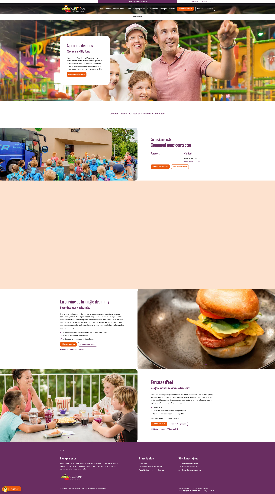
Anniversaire (152, 9)
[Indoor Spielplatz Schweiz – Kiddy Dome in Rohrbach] (73, 9)
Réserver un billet (185, 9)
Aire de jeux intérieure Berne (189, 467)
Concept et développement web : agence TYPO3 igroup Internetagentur (83, 488)
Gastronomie (144, 113)
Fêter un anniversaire (205, 9)
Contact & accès (118, 113)
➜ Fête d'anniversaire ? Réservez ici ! (73, 350)
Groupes (163, 9)
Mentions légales (184, 488)
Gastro (172, 9)
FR (213, 1)
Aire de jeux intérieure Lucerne (190, 470)
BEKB (212, 491)
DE (210, 1)
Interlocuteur (158, 113)
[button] (203, 364)
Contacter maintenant (76, 74)
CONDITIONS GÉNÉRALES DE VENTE (190, 491)
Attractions (143, 463)
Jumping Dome (139, 9)
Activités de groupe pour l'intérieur (152, 470)
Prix (129, 9)
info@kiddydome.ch (192, 161)
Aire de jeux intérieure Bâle (188, 463)
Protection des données (200, 488)
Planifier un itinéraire (160, 167)
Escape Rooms (119, 9)
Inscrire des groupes (87, 344)
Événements (105, 9)
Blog (205, 491)
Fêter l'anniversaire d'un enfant (150, 467)
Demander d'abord (180, 167)
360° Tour (132, 113)
